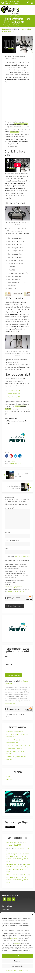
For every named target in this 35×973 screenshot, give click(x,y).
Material (13, 461)
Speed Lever (14, 132)
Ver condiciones (15, 3)
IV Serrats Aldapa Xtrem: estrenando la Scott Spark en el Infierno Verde (17, 734)
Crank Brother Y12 (14, 397)
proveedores (13, 938)
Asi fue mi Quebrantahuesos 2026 (18, 745)
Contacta (5, 910)
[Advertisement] (17, 103)
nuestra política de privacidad (15, 591)
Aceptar (17, 956)
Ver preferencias (17, 966)
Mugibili (9, 780)
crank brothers (14, 463)
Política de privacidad (22, 970)
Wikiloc (8, 777)
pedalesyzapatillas (12, 842)
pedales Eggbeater (21, 124)
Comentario (9, 508)
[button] (32, 915)
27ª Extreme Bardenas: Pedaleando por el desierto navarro (15, 751)
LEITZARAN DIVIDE (13, 875)
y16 (20, 463)
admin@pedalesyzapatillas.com (14, 587)
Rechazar (17, 961)
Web (6, 549)
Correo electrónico (12, 541)
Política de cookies (11, 970)
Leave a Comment (11, 58)
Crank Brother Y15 (14, 394)
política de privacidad (22, 557)
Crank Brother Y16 (14, 390)
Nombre (8, 532)
